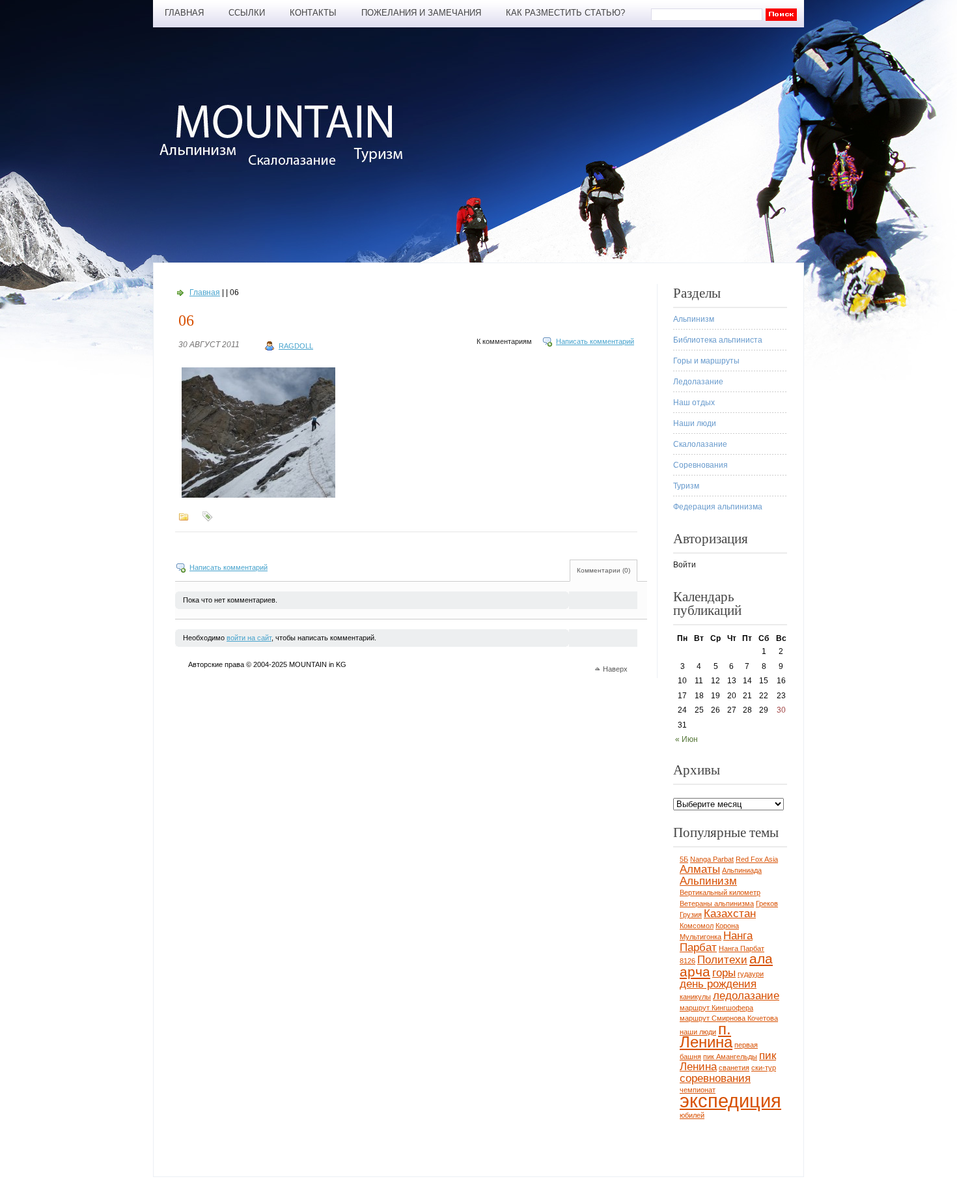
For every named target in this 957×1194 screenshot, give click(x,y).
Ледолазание (698, 381)
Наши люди (694, 423)
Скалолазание (700, 444)
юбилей (692, 1115)
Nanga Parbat (712, 859)
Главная (184, 13)
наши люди (698, 1032)
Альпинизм (693, 319)
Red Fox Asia (757, 859)
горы (724, 973)
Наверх (615, 669)
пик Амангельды (730, 1056)
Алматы (700, 869)
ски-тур (763, 1068)
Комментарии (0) (603, 570)
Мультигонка (700, 937)
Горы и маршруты (706, 360)
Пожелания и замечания (421, 13)
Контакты (313, 13)
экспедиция (730, 1100)
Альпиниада (742, 870)
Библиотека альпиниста (717, 340)
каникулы (695, 997)
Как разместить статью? (565, 13)
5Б (684, 859)
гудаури (751, 974)
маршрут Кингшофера (716, 1008)
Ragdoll (296, 346)
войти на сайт (249, 638)
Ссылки (247, 13)
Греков (767, 903)
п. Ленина (706, 1035)
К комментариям (504, 341)
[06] (258, 498)
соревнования (715, 1078)
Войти (684, 564)
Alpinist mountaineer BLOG (288, 134)
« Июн (686, 739)
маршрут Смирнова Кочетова (729, 1018)
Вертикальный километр (720, 892)
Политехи (722, 960)
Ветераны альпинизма (717, 903)
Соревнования (700, 465)
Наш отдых (694, 402)
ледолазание (746, 995)
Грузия (691, 914)
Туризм (686, 485)
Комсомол (697, 926)
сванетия (734, 1068)
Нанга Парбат (716, 942)
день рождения (718, 984)
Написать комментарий (595, 341)
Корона (727, 926)
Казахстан (730, 913)
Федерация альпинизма (717, 506)
